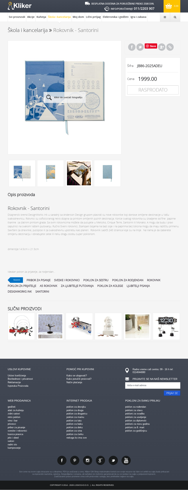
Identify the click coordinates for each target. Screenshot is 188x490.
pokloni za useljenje (135, 417)
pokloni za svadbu (134, 413)
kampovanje (14, 447)
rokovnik (153, 280)
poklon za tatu (74, 420)
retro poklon (14, 417)
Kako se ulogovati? (76, 375)
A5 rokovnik (48, 286)
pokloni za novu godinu (137, 424)
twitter (113, 460)
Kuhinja (41, 17)
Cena (130, 79)
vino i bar (12, 420)
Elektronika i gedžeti (116, 17)
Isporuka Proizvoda (18, 385)
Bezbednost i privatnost (20, 378)
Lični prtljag (93, 17)
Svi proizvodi (17, 17)
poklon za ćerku (74, 434)
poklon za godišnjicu (136, 430)
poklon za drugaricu (76, 413)
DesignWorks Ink (20, 291)
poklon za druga (74, 410)
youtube (126, 460)
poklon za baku (74, 424)
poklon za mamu (75, 417)
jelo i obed (13, 437)
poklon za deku (74, 427)
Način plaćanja (74, 382)
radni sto (12, 444)
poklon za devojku (76, 406)
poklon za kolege (110, 286)
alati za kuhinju (16, 410)
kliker (20, 6)
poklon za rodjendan (127, 280)
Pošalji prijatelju (161, 47)
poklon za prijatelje (22, 286)
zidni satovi (14, 413)
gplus (100, 460)
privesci (12, 424)
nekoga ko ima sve (76, 437)
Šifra (130, 66)
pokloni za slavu (133, 410)
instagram (87, 460)
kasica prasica (15, 434)
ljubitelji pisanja (138, 286)
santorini (42, 291)
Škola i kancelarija (59, 17)
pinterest (74, 460)
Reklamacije (14, 382)
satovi (11, 441)
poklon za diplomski (135, 420)
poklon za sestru (96, 280)
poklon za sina (74, 430)
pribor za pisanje (38, 280)
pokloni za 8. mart (134, 427)
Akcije (31, 17)
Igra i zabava (138, 17)
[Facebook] (131, 47)
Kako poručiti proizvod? (78, 378)
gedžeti (11, 406)
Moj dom (78, 17)
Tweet (140, 47)
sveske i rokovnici (67, 280)
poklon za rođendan (135, 406)
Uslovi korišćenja (17, 375)
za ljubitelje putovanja (77, 286)
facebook (61, 460)
